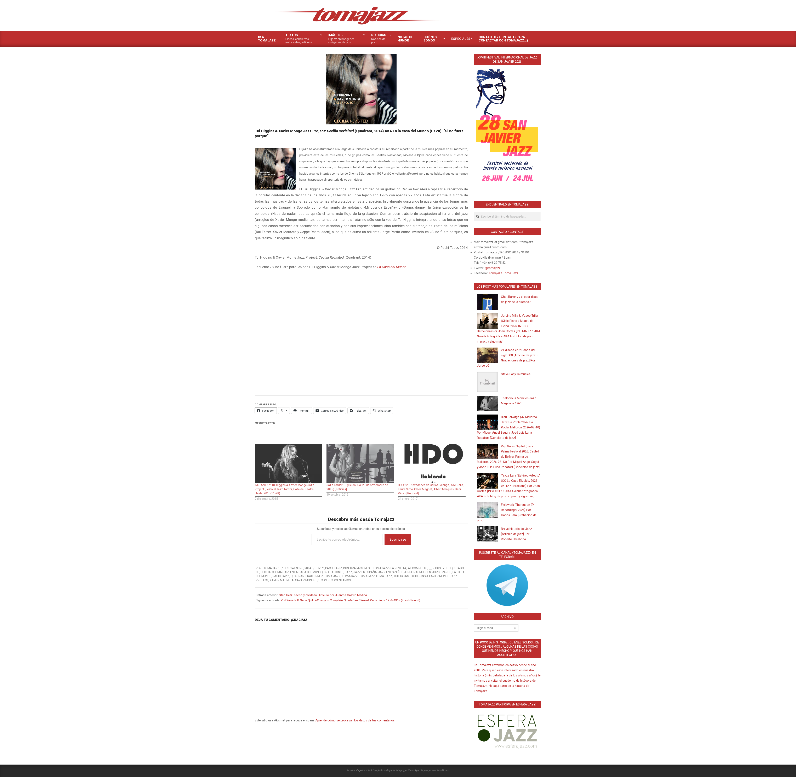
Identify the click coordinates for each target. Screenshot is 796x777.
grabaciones (333, 572)
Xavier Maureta (282, 580)
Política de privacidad (359, 770)
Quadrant (298, 576)
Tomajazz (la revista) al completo (400, 568)
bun (346, 568)
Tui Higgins (401, 576)
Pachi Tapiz (281, 576)
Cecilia (266, 572)
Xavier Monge (305, 580)
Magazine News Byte (407, 770)
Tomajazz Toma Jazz (375, 576)
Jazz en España (365, 572)
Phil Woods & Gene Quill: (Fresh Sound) (350, 600)
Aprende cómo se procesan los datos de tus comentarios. (355, 720)
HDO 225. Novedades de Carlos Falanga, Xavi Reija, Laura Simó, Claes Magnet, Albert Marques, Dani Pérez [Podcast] (431, 489)
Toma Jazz (332, 576)
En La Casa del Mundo (306, 572)
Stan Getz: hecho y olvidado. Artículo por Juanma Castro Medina (323, 595)
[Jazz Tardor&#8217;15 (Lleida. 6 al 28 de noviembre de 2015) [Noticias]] (360, 463)
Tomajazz (350, 576)
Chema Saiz (280, 572)
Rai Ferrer (315, 576)
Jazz (348, 572)
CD (257, 572)
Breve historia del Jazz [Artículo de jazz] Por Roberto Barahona (516, 534)
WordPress (443, 770)
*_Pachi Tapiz (332, 568)
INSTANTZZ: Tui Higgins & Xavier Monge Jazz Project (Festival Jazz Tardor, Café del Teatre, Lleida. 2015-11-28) (284, 489)
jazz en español (390, 572)
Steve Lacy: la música (515, 374)
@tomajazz (493, 268)
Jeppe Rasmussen (417, 572)
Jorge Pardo (441, 572)
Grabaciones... (361, 568)
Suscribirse (398, 539)
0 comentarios (340, 580)
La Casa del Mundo (391, 267)
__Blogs (434, 568)
